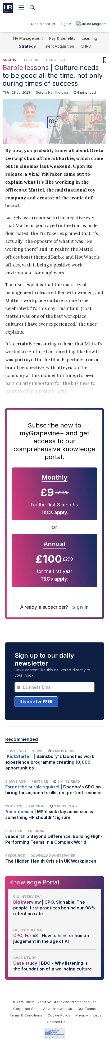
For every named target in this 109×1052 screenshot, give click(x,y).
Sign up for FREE (36, 701)
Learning (89, 38)
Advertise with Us (57, 1008)
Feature (32, 60)
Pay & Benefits (62, 38)
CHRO (86, 46)
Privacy (82, 1015)
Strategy (27, 46)
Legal (97, 1015)
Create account (43, 24)
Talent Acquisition (58, 46)
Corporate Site (25, 1008)
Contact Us (56, 1022)
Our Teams (87, 1008)
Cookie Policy (59, 1015)
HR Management (28, 38)
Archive (11, 60)
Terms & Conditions (26, 1015)
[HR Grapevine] (8, 8)
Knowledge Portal (34, 882)
